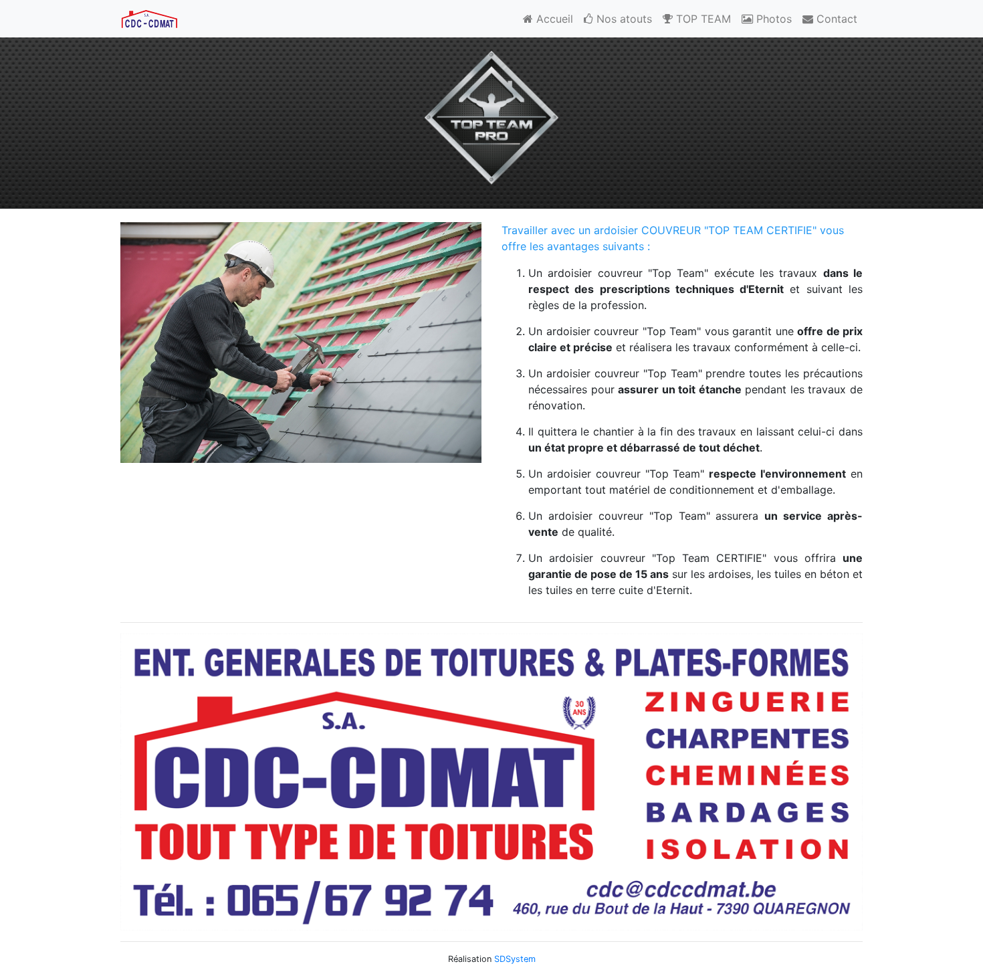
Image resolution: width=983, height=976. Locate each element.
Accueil (553, 18)
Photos (772, 18)
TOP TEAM (702, 18)
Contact (835, 18)
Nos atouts (622, 18)
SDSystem (515, 959)
